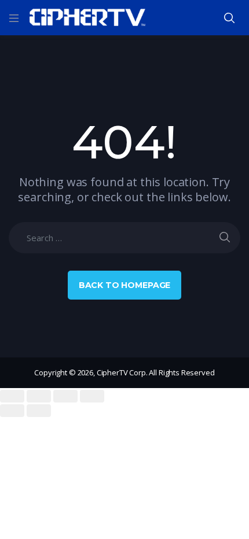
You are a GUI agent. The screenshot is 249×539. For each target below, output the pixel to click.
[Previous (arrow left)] (12, 410)
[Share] (39, 396)
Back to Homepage (125, 285)
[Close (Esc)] (12, 396)
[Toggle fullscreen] (65, 396)
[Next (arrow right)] (39, 410)
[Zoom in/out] (92, 396)
